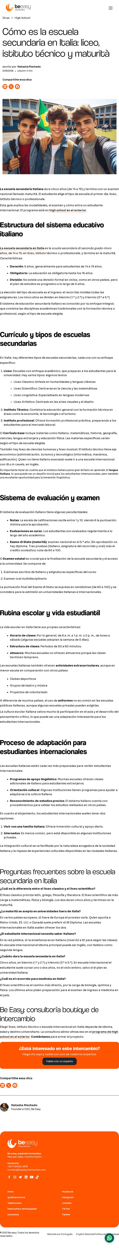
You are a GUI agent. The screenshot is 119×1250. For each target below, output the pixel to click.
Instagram (68, 1197)
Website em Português (60, 1234)
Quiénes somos (16, 1197)
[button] (110, 8)
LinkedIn (67, 1203)
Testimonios (14, 1203)
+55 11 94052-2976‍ (17, 1166)
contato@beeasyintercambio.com (26, 1169)
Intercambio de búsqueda (22, 1208)
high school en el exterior (67, 210)
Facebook (67, 1191)
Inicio (10, 1191)
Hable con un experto (59, 1061)
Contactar (13, 1214)
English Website (85, 1234)
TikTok (66, 1208)
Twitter (66, 1214)
